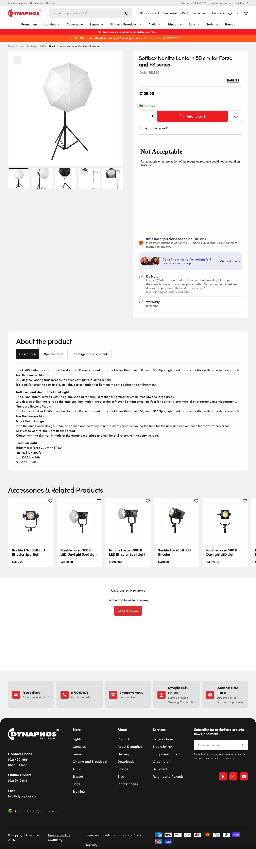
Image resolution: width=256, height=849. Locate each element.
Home (11, 46)
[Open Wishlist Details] (230, 13)
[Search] (127, 13)
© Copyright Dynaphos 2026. (24, 837)
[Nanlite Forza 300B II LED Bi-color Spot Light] (127, 520)
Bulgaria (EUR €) (26, 811)
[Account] (237, 13)
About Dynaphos (17, 2)
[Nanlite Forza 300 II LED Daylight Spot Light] (79, 520)
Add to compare (155, 128)
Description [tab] (27, 354)
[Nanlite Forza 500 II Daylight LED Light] (225, 520)
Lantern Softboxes (27, 46)
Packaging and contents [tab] (90, 354)
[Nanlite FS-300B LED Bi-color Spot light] (30, 520)
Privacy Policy (131, 835)
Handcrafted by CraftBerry (59, 837)
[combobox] (90, 13)
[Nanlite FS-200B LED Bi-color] (176, 520)
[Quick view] (47, 507)
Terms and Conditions (101, 835)
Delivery (50, 2)
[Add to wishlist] (236, 116)
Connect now (228, 261)
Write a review (128, 611)
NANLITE (233, 80)
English (240, 3)
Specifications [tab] (54, 354)
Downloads (36, 2)
